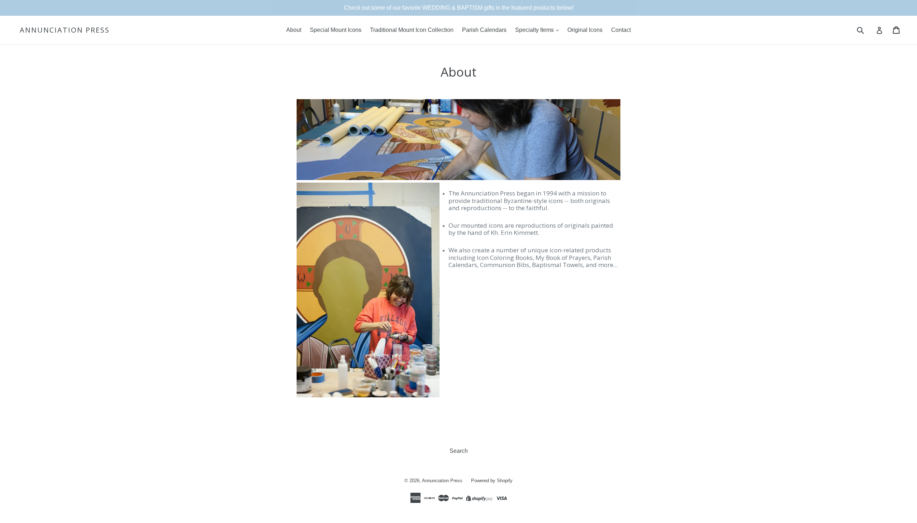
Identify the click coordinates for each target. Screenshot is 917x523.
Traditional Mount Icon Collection (411, 30)
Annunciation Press (65, 30)
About (293, 30)
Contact (621, 30)
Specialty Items (535, 30)
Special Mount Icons (335, 30)
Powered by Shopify (492, 480)
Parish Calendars (484, 30)
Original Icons (584, 30)
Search (459, 451)
